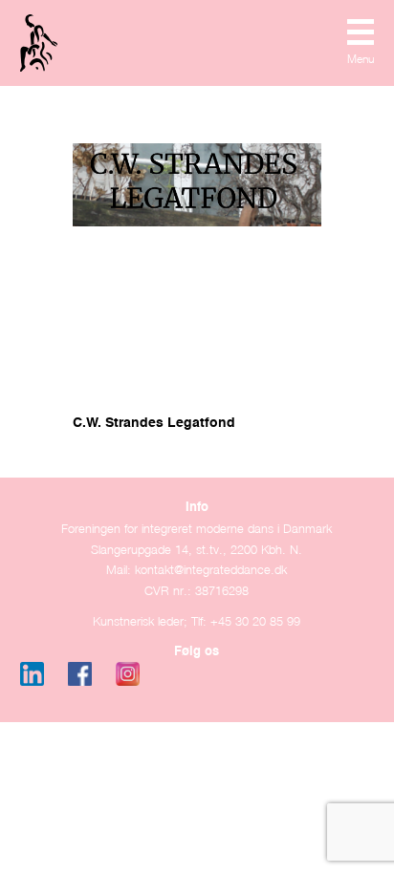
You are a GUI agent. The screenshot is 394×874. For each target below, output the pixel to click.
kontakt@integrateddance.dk (211, 570)
